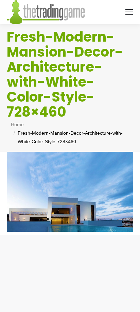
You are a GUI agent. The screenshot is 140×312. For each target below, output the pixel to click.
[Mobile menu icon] (129, 12)
